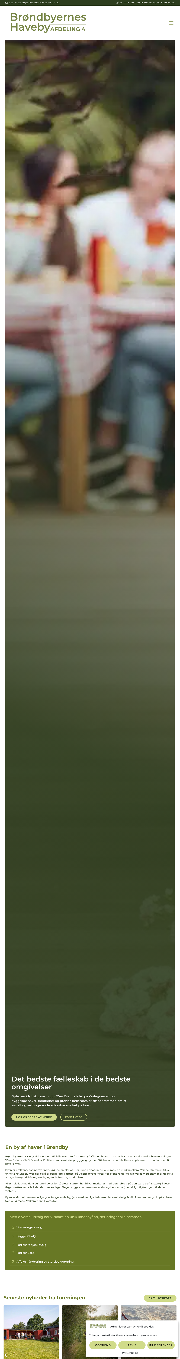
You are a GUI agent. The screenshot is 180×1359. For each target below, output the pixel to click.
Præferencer (161, 1345)
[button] (171, 23)
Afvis (131, 1345)
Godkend (103, 1345)
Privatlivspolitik (130, 1352)
